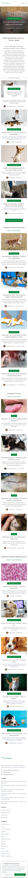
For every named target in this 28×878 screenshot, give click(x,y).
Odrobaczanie (4, 846)
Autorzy (3, 807)
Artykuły (3, 778)
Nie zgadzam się (8, 874)
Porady (14, 416)
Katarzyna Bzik (4, 817)
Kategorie (4, 821)
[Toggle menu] (25, 3)
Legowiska (3, 843)
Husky (2, 826)
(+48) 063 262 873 (7, 772)
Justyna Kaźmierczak (5, 810)
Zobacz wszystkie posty (14, 230)
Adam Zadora (4, 815)
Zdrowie (3, 848)
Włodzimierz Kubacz (5, 812)
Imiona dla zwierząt (5, 853)
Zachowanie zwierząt (6, 829)
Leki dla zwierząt (5, 851)
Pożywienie (3, 831)
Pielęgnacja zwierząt (5, 839)
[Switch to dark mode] (23, 3)
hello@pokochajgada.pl (8, 774)
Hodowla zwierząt (5, 824)
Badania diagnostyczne (14, 18)
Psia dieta (3, 841)
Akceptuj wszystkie (20, 874)
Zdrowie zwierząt (14, 253)
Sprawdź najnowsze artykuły (14, 220)
